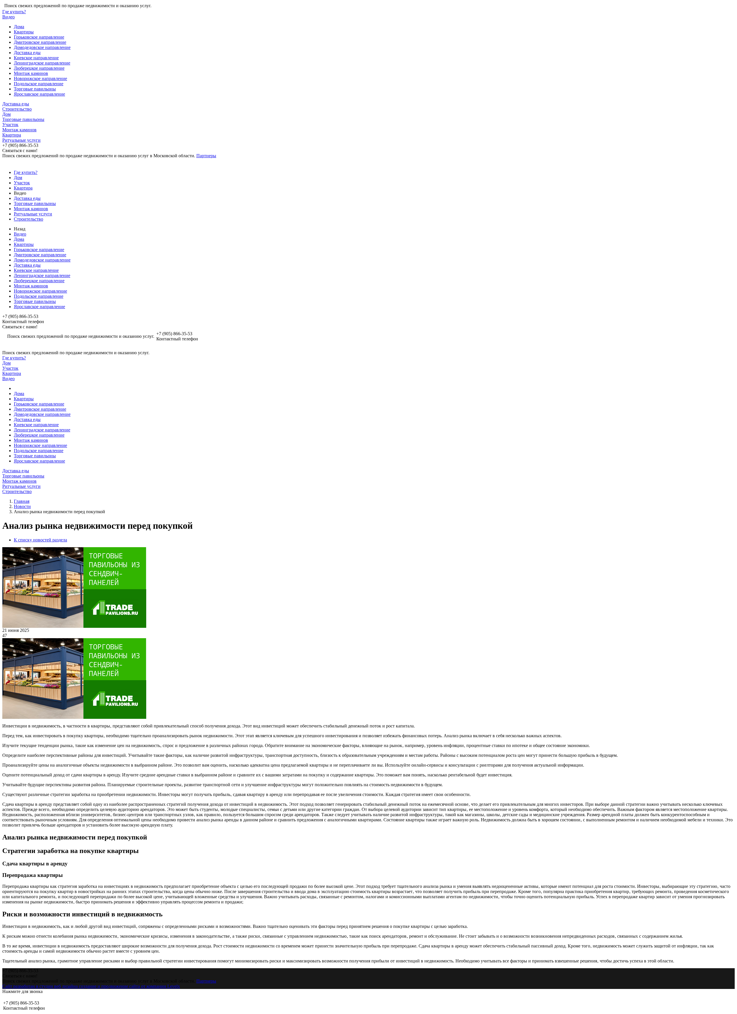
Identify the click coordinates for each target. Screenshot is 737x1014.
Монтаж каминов (31, 73)
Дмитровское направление (40, 42)
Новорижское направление (40, 78)
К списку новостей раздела (40, 539)
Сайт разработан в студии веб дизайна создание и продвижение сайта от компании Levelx (91, 986)
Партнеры (206, 155)
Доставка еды (27, 52)
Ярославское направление (39, 94)
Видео (8, 16)
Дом (6, 114)
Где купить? (14, 11)
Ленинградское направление (42, 62)
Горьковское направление (39, 37)
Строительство (17, 109)
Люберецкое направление (39, 68)
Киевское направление (36, 57)
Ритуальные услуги (21, 140)
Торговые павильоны (35, 88)
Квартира (11, 134)
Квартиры (24, 31)
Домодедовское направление (42, 47)
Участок (10, 124)
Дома (19, 26)
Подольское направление (38, 83)
